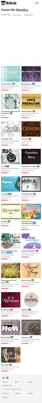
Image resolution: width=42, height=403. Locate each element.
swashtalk (24, 227)
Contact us (7, 385)
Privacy (30, 393)
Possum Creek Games (7, 286)
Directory (5, 393)
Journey (4, 194)
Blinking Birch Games (28, 341)
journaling (17, 15)
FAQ (16, 382)
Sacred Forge (26, 280)
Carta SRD (4, 139)
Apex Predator (27, 111)
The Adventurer (27, 194)
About (5, 382)
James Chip (25, 198)
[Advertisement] (21, 39)
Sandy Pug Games (6, 170)
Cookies (5, 397)
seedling (3, 115)
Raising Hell (5, 337)
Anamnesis (25, 337)
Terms (17, 393)
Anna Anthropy (5, 257)
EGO (2, 166)
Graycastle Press (6, 198)
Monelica (22, 10)
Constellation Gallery (29, 166)
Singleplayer (28, 15)
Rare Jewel (5, 365)
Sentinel (24, 310)
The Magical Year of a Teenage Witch (29, 222)
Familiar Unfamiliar (28, 251)
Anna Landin (25, 143)
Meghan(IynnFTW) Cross (29, 314)
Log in (37, 3)
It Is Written (5, 310)
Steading (4, 221)
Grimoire (25, 139)
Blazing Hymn (26, 84)
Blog (30, 382)
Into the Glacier (6, 84)
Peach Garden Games (7, 88)
